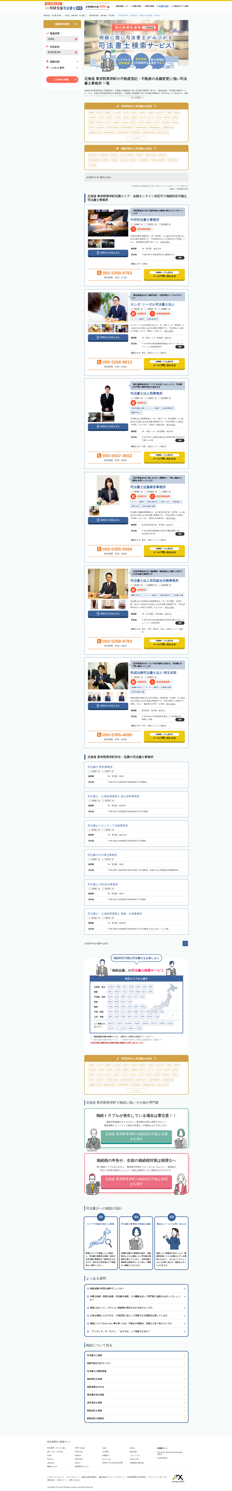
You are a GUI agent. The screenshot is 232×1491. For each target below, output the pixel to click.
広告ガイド (61, 1480)
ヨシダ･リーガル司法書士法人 (152, 304)
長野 (123, 997)
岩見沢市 (159, 113)
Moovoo (50, 1459)
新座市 (150, 677)
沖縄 (157, 1017)
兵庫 (116, 1007)
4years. (132, 1448)
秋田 (131, 987)
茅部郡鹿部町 (123, 132)
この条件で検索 (61, 79)
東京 (110, 992)
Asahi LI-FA (134, 1459)
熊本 (129, 1017)
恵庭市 (177, 113)
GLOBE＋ (106, 1452)
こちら (145, 1040)
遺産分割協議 (151, 155)
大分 (136, 1017)
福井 (142, 997)
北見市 (134, 113)
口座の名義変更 (127, 155)
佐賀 (116, 1017)
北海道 (136, 224)
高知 (162, 1012)
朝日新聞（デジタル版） (56, 1448)
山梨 (116, 997)
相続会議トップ (122, 6)
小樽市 (150, 113)
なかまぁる (106, 1459)
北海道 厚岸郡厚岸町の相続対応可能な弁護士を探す (136, 1136)
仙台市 (111, 1028)
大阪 (110, 1007)
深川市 (142, 118)
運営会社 (51, 1480)
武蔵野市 (150, 585)
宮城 (137, 987)
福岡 (110, 1017)
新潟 (110, 997)
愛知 (110, 1002)
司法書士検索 (163, 6)
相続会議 (133, 1452)
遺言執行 (133, 160)
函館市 (108, 113)
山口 (123, 1012)
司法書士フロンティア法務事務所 (108, 825)
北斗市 (150, 118)
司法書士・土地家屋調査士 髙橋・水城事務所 (115, 913)
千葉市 (139, 1028)
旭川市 (99, 113)
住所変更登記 (172, 160)
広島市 (170, 1023)
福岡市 (145, 1023)
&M (48, 1452)
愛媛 (155, 1012)
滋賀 (136, 1007)
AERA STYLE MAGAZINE (112, 1463)
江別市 (118, 118)
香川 (142, 1012)
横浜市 (111, 1023)
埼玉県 (136, 677)
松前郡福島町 (154, 128)
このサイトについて (55, 1477)
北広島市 (92, 118)
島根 (136, 1012)
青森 (118, 987)
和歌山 (143, 1007)
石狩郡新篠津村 (127, 128)
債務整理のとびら (82, 1466)
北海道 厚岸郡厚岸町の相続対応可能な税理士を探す (136, 1181)
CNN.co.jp (79, 1452)
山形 (144, 987)
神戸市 (153, 1023)
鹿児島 (149, 1017)
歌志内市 (100, 128)
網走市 (167, 118)
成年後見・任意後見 (119, 160)
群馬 (150, 992)
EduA (49, 1455)
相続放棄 (104, 155)
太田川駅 (164, 224)
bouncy (77, 1463)
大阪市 (150, 398)
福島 (150, 987)
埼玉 (125, 992)
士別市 (124, 123)
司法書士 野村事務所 (100, 766)
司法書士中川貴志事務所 (102, 854)
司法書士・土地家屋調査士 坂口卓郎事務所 (113, 796)
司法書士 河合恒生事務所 (103, 884)
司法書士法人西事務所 (146, 393)
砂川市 (157, 123)
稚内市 (175, 123)
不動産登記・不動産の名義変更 (152, 160)
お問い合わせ (74, 1480)
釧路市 (142, 113)
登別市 (126, 118)
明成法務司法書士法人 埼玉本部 (153, 672)
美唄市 (91, 123)
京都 (123, 1007)
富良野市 (166, 123)
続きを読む (165, 242)
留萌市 (175, 118)
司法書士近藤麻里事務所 (148, 487)
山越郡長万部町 (149, 132)
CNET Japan (80, 1448)
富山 (129, 997)
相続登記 (114, 155)
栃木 (144, 992)
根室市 (149, 123)
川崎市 (131, 1028)
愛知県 (136, 492)
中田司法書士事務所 (144, 219)
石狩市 (101, 118)
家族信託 (162, 155)
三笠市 (140, 123)
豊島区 (150, 309)
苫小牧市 (117, 113)
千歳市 (168, 113)
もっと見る (135, 138)
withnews (50, 1463)
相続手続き (93, 155)
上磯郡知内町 (168, 128)
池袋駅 (164, 309)
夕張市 (91, 128)
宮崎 (142, 1017)
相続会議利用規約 (89, 1477)
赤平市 (108, 123)
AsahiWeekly (162, 1458)
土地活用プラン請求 (181, 6)
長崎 (123, 1017)
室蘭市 (134, 118)
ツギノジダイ (135, 1455)
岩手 (125, 987)
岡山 (116, 1012)
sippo (104, 1448)
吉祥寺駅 (165, 585)
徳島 (149, 1012)
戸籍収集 (139, 155)
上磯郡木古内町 (95, 132)
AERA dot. (79, 1459)
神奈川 (117, 992)
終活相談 (92, 165)
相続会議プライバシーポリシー (112, 1477)
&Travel (60, 1452)
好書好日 (105, 1455)
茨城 (137, 992)
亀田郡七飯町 (109, 132)
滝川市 (159, 118)
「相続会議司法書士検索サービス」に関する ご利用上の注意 (116, 1037)
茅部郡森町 (135, 132)
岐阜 (123, 1002)
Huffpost (78, 1455)
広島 (110, 1012)
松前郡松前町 (141, 128)
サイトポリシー (72, 1477)
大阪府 (136, 398)
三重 (129, 1002)
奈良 (129, 1007)
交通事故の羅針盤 (137, 1463)
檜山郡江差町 (163, 132)
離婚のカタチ (52, 1466)
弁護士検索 (136, 6)
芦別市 (99, 123)
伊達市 (109, 118)
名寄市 (132, 123)
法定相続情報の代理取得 (98, 160)
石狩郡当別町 (112, 128)
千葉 (131, 992)
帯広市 (126, 113)
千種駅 (164, 492)
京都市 (162, 1023)
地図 (180, 257)
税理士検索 (149, 6)
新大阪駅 (164, 398)
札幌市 (91, 113)
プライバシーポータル (157, 1477)
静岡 (116, 1002)
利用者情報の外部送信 (136, 1477)
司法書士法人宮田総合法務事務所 (154, 580)
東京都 (136, 309)
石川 (136, 997)
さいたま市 (121, 1028)
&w (53, 1452)
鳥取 (129, 1012)
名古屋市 (150, 492)
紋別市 (116, 123)
